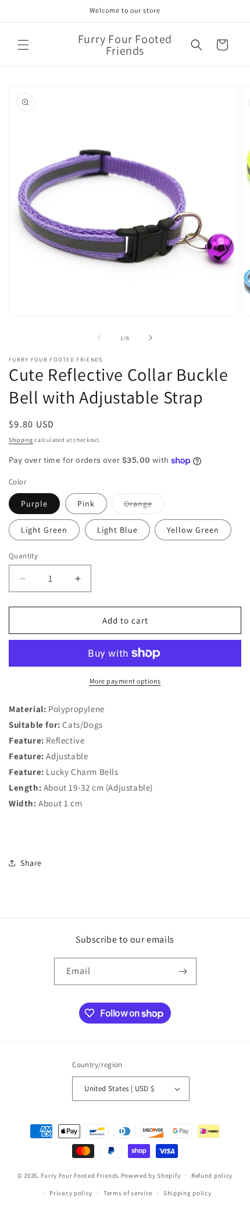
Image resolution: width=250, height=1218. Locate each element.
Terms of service (127, 1193)
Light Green (44, 530)
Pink (86, 503)
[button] (23, 45)
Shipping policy (187, 1193)
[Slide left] (99, 337)
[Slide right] (150, 337)
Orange (144, 506)
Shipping (21, 440)
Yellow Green (193, 530)
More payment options (125, 681)
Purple (34, 503)
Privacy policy (70, 1193)
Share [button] (31, 863)
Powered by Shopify (151, 1175)
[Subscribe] (183, 971)
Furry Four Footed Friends (80, 1175)
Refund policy (212, 1175)
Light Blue (117, 530)
